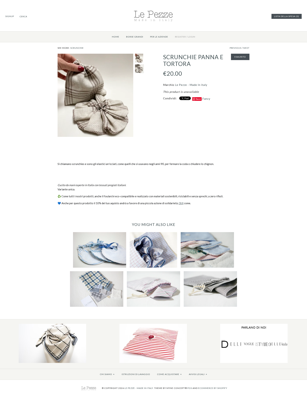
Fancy (206, 98)
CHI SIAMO (107, 374)
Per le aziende (159, 36)
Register (180, 36)
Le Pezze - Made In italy (191, 84)
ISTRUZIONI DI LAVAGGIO (136, 374)
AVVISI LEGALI (198, 374)
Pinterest (259, 16)
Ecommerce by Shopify (212, 388)
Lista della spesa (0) (286, 16)
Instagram (264, 16)
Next (246, 48)
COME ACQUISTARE (169, 374)
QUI (181, 203)
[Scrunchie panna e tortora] (95, 55)
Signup (9, 16)
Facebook (255, 16)
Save (198, 99)
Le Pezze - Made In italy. (139, 388)
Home (115, 36)
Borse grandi (134, 36)
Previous (235, 48)
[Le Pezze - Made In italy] (153, 9)
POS (189, 388)
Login (191, 36)
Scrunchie (77, 48)
